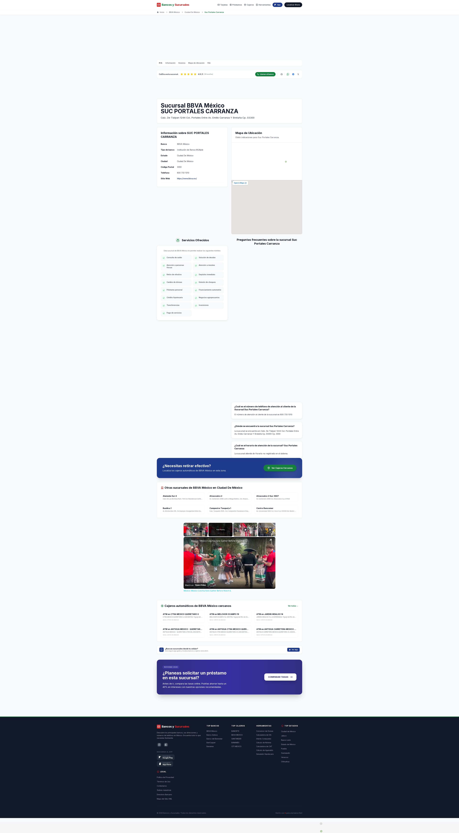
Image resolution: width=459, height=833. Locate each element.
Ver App (295, 650)
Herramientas (265, 5)
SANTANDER (236, 751)
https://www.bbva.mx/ (187, 178)
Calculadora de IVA (263, 747)
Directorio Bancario (164, 807)
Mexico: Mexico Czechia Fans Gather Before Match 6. (217, 540)
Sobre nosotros (164, 802)
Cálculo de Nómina (263, 755)
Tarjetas (224, 5)
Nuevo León (286, 752)
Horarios (181, 63)
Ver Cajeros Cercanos (282, 468)
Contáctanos (162, 798)
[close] (230, 824)
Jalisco (284, 748)
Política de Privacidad (165, 789)
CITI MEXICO (236, 758)
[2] (185, 74)
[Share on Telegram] (293, 74)
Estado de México (288, 756)
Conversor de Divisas (264, 743)
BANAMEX (235, 755)
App (279, 5)
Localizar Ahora (293, 5)
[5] (195, 74)
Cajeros (250, 5)
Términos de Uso (163, 794)
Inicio (162, 12)
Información (170, 63)
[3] (188, 74)
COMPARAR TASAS (278, 677)
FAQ (208, 63)
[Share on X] (298, 74)
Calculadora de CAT (264, 758)
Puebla (284, 761)
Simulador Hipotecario (265, 766)
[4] (191, 74)
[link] (187, 540)
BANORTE (235, 743)
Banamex (210, 758)
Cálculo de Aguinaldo (264, 762)
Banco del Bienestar (214, 751)
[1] (181, 74)
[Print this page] (281, 74)
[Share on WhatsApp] (288, 74)
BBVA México (174, 12)
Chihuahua (285, 774)
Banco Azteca (212, 747)
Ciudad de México (288, 743)
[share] (270, 540)
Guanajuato (285, 765)
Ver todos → (293, 606)
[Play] (245, 529)
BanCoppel (211, 755)
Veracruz (284, 769)
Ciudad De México (192, 12)
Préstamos (237, 5)
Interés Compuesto (263, 751)
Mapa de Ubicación (196, 63)
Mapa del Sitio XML (164, 811)
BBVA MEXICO (237, 747)
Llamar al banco (267, 74)
